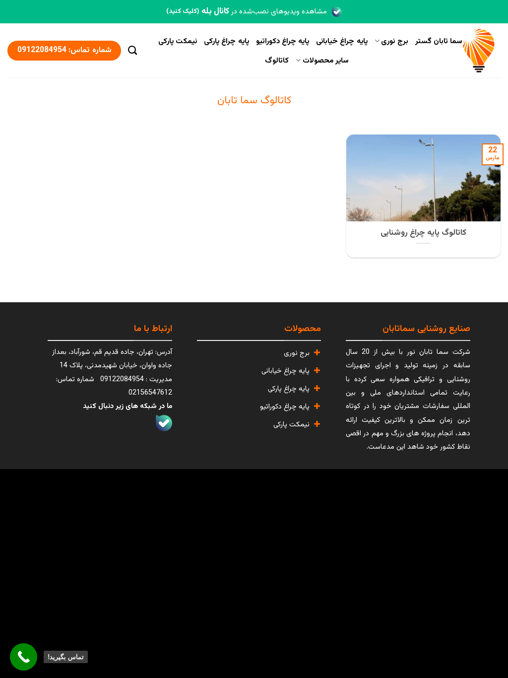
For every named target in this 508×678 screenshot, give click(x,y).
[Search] (132, 50)
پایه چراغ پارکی (226, 41)
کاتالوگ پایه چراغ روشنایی (423, 233)
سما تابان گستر (439, 41)
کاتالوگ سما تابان (254, 101)
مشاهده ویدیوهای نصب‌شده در (246, 11)
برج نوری (394, 41)
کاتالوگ (277, 61)
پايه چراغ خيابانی (342, 41)
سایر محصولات (326, 61)
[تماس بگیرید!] (23, 657)
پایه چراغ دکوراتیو (283, 41)
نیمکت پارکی (177, 41)
